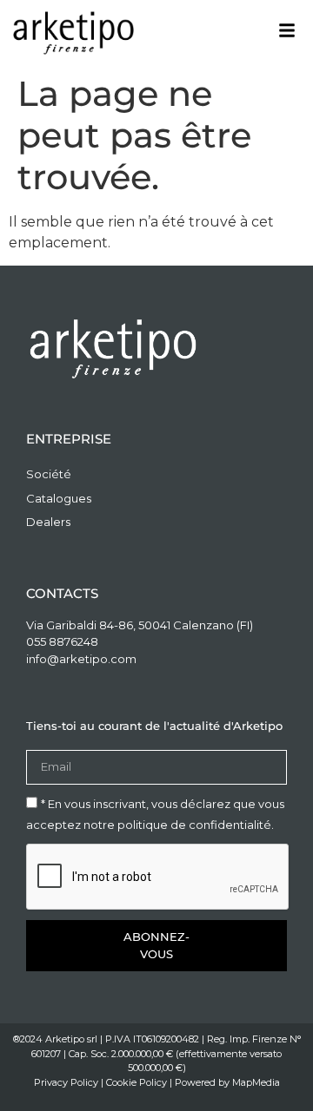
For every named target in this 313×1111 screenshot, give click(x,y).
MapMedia (256, 1082)
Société (48, 474)
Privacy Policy (66, 1082)
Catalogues (58, 498)
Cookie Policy (136, 1082)
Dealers (48, 522)
